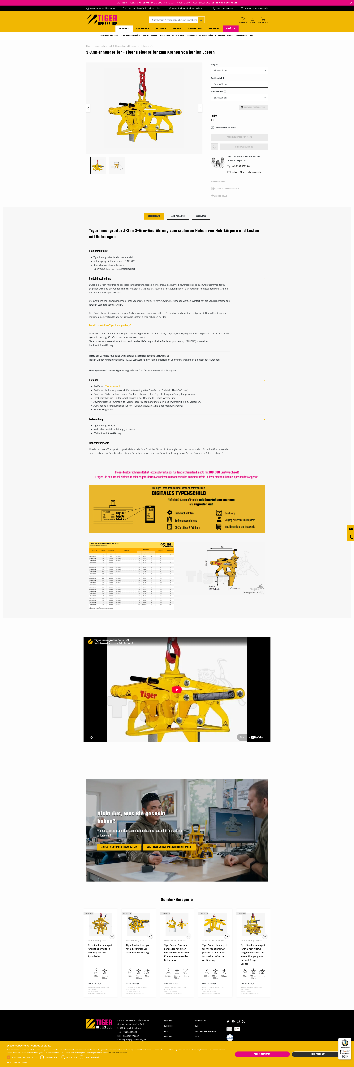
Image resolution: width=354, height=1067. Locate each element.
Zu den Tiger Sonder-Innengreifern (119, 847)
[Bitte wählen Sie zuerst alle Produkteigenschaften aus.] (214, 147)
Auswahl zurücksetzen (255, 107)
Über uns (168, 1020)
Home (88, 46)
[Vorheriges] (88, 108)
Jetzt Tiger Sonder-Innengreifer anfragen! (169, 847)
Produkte (124, 29)
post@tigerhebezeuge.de (256, 8)
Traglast (214, 64)
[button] (117, 1062)
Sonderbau (142, 29)
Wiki (166, 1031)
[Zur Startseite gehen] (101, 19)
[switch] (345, 1056)
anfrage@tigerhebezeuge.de (246, 172)
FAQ (197, 1026)
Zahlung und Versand (205, 1031)
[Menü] (349, 1039)
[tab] (154, 216)
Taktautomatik (112, 386)
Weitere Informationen (118, 1052)
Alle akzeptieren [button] (262, 1054)
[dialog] (177, 1054)
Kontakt (168, 1036)
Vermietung (195, 29)
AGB (197, 1036)
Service (177, 29)
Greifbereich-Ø (217, 78)
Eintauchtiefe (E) (218, 91)
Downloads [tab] (201, 216)
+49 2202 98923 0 (225, 8)
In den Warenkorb (244, 147)
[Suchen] (201, 19)
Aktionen (161, 29)
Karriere (168, 1026)
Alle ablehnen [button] (318, 1054)
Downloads (200, 1020)
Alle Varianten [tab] (178, 216)
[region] (146, 118)
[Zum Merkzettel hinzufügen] (112, 936)
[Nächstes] (200, 108)
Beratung (214, 29)
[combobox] (173, 19)
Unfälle (230, 29)
